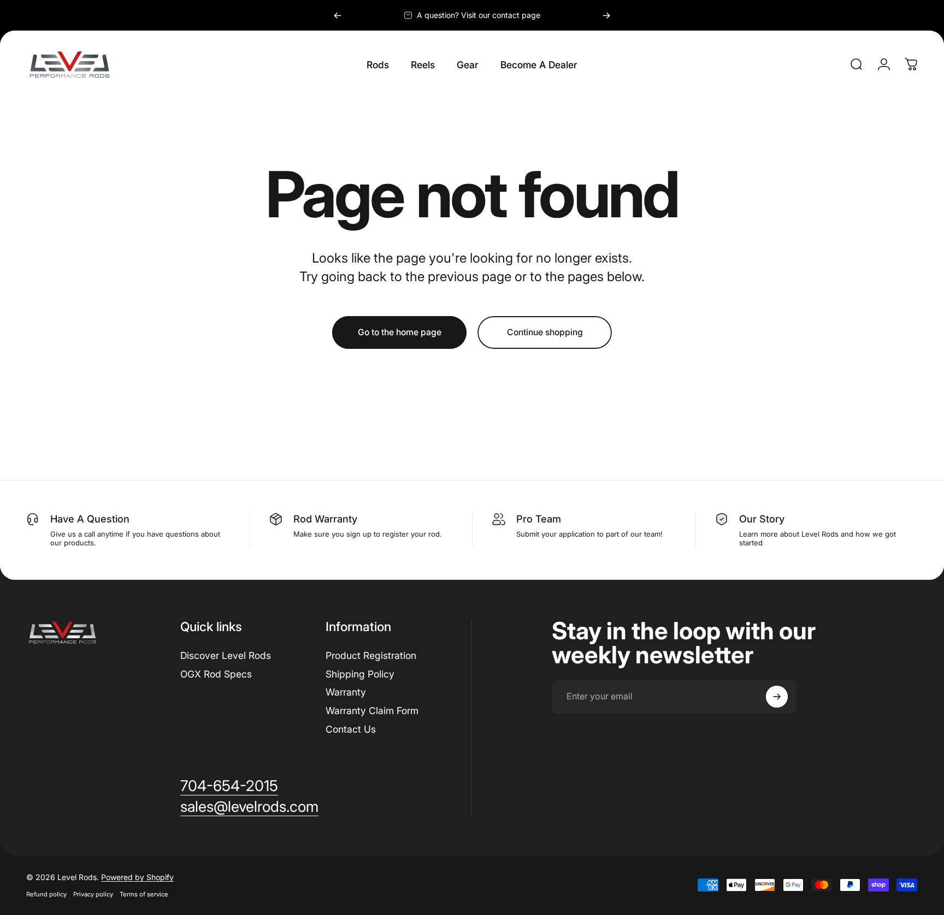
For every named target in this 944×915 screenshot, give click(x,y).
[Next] (606, 15)
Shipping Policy (360, 674)
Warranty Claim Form (372, 710)
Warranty (346, 692)
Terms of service (144, 894)
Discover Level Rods (225, 655)
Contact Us (351, 729)
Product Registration (371, 655)
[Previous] (338, 15)
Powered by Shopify (137, 877)
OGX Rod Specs (216, 674)
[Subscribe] (777, 697)
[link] (229, 786)
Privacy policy (93, 894)
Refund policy (46, 894)
